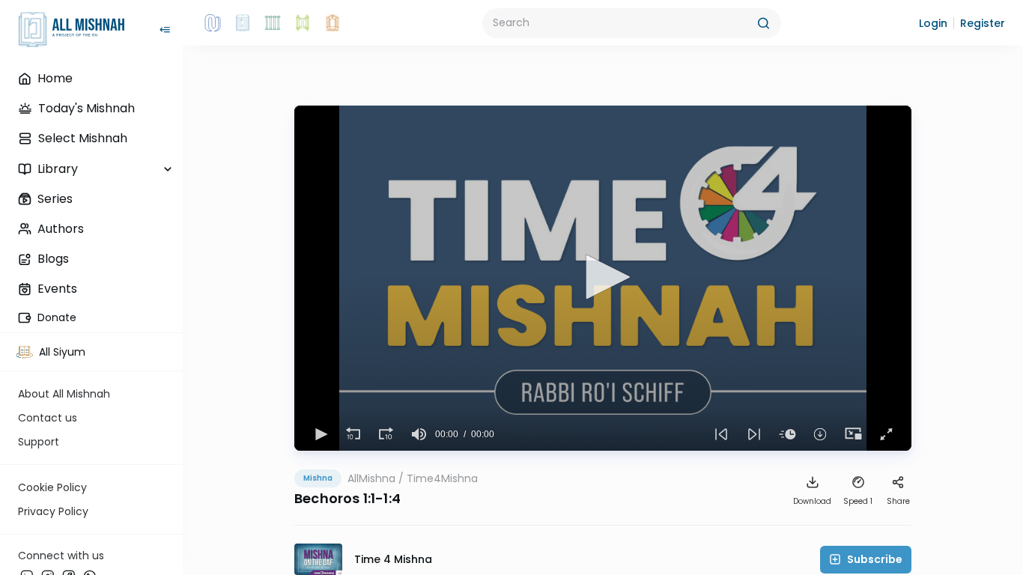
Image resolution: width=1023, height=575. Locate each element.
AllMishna (371, 478)
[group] (418, 434)
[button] (933, 23)
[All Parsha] (303, 23)
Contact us (47, 417)
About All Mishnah (64, 393)
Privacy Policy (53, 511)
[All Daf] (332, 23)
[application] (602, 278)
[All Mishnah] (243, 23)
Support (38, 441)
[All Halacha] (273, 23)
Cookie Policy (52, 487)
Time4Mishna (442, 478)
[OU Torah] (213, 23)
